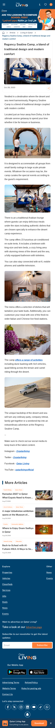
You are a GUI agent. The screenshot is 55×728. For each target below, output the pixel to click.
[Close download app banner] (51, 723)
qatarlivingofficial (24, 470)
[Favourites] (45, 4)
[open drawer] (4, 4)
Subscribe (42, 645)
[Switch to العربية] (40, 4)
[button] (22, 4)
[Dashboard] (51, 4)
